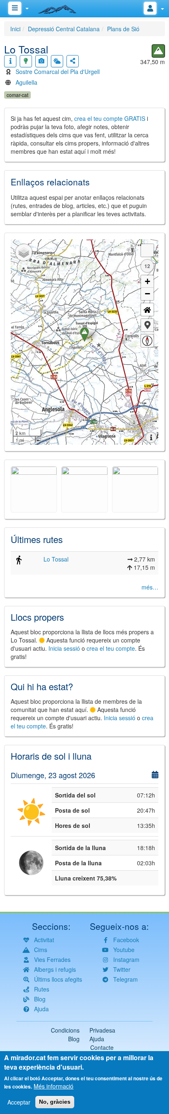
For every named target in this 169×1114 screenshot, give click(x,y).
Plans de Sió (123, 29)
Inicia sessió (64, 648)
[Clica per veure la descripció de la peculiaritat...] (26, 61)
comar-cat (17, 94)
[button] (147, 325)
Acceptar (18, 1102)
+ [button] (147, 281)
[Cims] (158, 51)
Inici (15, 29)
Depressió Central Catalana (64, 29)
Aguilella (26, 82)
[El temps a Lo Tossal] (57, 61)
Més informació (53, 1086)
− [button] (147, 294)
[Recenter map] (147, 309)
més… (150, 587)
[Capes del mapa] (24, 252)
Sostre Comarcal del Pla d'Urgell (58, 71)
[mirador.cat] (61, 7)
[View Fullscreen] (147, 250)
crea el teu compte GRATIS (109, 118)
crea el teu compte (111, 648)
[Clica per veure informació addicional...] (10, 61)
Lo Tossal (56, 559)
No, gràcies (55, 1101)
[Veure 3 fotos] (41, 61)
